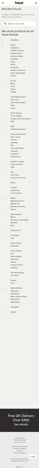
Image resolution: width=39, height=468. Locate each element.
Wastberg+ (15, 293)
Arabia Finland (16, 53)
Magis (13, 198)
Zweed (13, 312)
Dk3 (12, 121)
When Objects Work (19, 296)
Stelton (13, 262)
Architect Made (17, 56)
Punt (12, 238)
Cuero (13, 108)
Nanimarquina (16, 214)
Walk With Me (16, 288)
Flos (12, 145)
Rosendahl (15, 246)
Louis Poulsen (16, 193)
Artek (13, 64)
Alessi (13, 45)
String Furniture (17, 265)
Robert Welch (16, 243)
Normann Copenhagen (20, 220)
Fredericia (15, 154)
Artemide (14, 67)
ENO (12, 126)
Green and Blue (17, 164)
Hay (12, 172)
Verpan (13, 280)
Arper (13, 62)
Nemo (13, 217)
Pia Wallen (15, 235)
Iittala (13, 182)
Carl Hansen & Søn (18, 102)
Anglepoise (15, 48)
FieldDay (14, 142)
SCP (12, 253)
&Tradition (15, 40)
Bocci (13, 86)
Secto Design (16, 256)
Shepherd (14, 259)
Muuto (13, 209)
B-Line (13, 81)
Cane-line (14, 100)
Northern (14, 222)
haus (16, 5)
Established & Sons (18, 129)
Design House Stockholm (21, 119)
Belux (13, 83)
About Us (19, 467)
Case (13, 105)
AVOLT (13, 76)
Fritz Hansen (16, 156)
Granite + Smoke (17, 161)
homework (15, 175)
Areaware (14, 59)
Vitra (13, 283)
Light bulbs (15, 190)
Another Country (17, 50)
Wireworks (15, 299)
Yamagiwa (15, 307)
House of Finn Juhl (18, 178)
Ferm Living (15, 137)
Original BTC (16, 230)
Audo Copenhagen (18, 73)
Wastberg (14, 291)
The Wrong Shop (17, 272)
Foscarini (14, 151)
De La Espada (16, 116)
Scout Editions (16, 251)
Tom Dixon (15, 275)
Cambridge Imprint (18, 97)
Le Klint (14, 187)
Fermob (14, 140)
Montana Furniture (18, 206)
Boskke (13, 92)
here (3, 17)
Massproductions (17, 201)
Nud (12, 225)
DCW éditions (16, 113)
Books (13, 89)
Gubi (12, 167)
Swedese (14, 268)
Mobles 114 (15, 203)
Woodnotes (15, 302)
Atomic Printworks (18, 70)
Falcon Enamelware (18, 134)
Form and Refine (17, 148)
